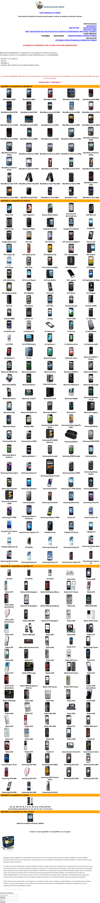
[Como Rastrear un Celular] (50, 8)
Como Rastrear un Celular (50, 13)
